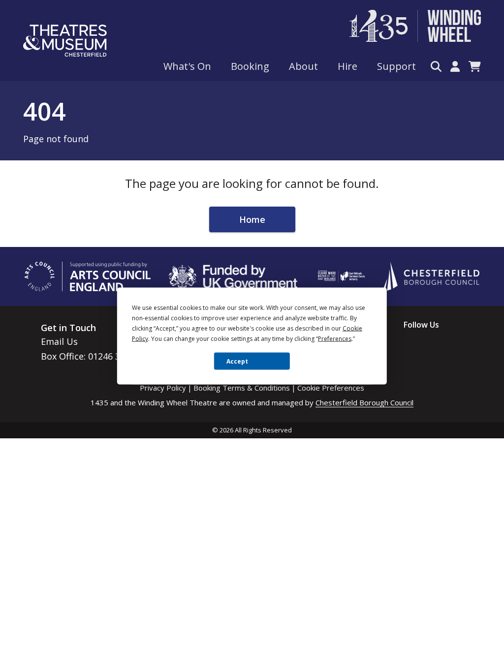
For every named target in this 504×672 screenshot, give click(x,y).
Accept (237, 361)
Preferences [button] (334, 339)
